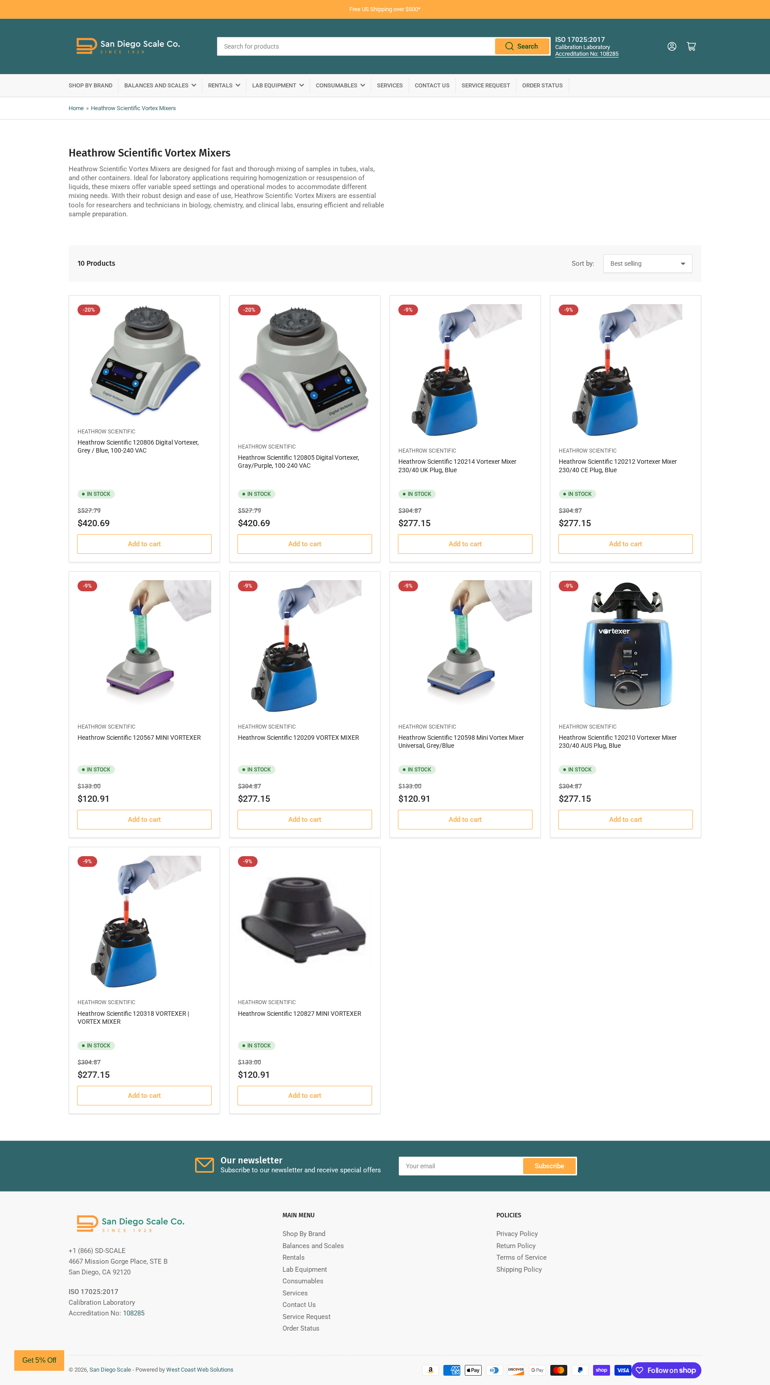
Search (527, 46)
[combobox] (384, 46)
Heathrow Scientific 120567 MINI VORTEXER (139, 737)
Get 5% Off (39, 1360)
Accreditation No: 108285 (586, 53)
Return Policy (516, 1246)
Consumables (336, 85)
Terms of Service (521, 1257)
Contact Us (432, 85)
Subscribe (549, 1166)
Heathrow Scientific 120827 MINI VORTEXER (299, 1013)
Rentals (220, 85)
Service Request (486, 85)
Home (76, 108)
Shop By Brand (90, 85)
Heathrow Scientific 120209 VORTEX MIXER (298, 737)
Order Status (542, 85)
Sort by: (583, 264)
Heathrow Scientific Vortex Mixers (133, 108)
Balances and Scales (156, 85)
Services (390, 85)
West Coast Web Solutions (199, 1369)
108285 (133, 1313)
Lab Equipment (274, 85)
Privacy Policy (517, 1234)
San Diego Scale (110, 1369)
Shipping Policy (519, 1269)
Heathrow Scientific (106, 432)
